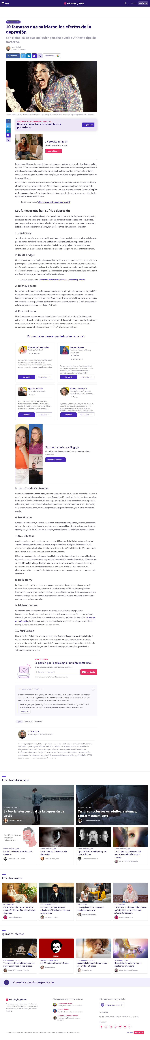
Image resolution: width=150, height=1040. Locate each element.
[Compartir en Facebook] (8, 121)
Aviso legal (59, 1032)
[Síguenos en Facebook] (101, 1027)
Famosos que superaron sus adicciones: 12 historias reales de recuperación (55, 910)
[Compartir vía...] (8, 139)
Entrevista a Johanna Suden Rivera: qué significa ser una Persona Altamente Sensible (130, 910)
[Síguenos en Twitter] (106, 1027)
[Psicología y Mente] (74, 3)
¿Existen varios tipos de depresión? (54, 202)
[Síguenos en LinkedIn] (111, 1027)
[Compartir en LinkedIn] (8, 130)
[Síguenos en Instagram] (115, 1027)
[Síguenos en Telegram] (125, 1027)
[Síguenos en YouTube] (120, 1027)
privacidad (68, 1032)
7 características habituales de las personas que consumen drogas (18, 964)
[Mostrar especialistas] (6, 982)
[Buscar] (125, 3)
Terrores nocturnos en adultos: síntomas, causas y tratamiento (107, 813)
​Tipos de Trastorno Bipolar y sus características (92, 853)
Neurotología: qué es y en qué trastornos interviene (128, 964)
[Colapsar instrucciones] (93, 689)
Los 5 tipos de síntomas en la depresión (53, 853)
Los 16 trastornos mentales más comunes (18, 853)
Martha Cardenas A (78, 388)
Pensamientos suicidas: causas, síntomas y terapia (62, 279)
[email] (34, 55)
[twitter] (23, 55)
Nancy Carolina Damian (38, 347)
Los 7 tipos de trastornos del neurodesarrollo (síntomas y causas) (127, 854)
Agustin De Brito (35, 388)
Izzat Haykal (16, 47)
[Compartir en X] (8, 125)
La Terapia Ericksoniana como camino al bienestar (90, 909)
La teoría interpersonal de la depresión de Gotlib (34, 813)
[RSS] (129, 1027)
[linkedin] (28, 55)
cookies (76, 1032)
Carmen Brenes (77, 347)
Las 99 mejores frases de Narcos (54, 963)
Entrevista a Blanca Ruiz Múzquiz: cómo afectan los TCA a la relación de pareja (19, 910)
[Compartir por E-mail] (8, 135)
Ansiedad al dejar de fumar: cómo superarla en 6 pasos (92, 964)
